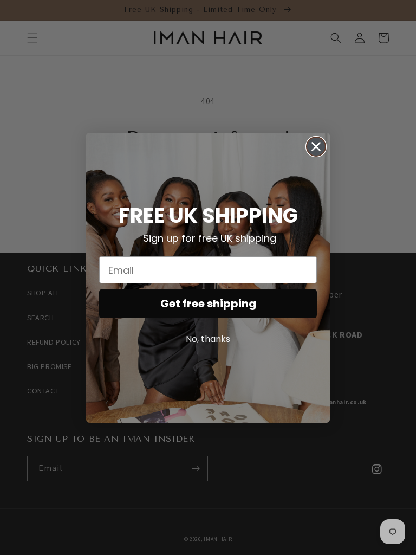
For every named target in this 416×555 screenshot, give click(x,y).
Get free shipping (208, 303)
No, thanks (208, 339)
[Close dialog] (316, 146)
